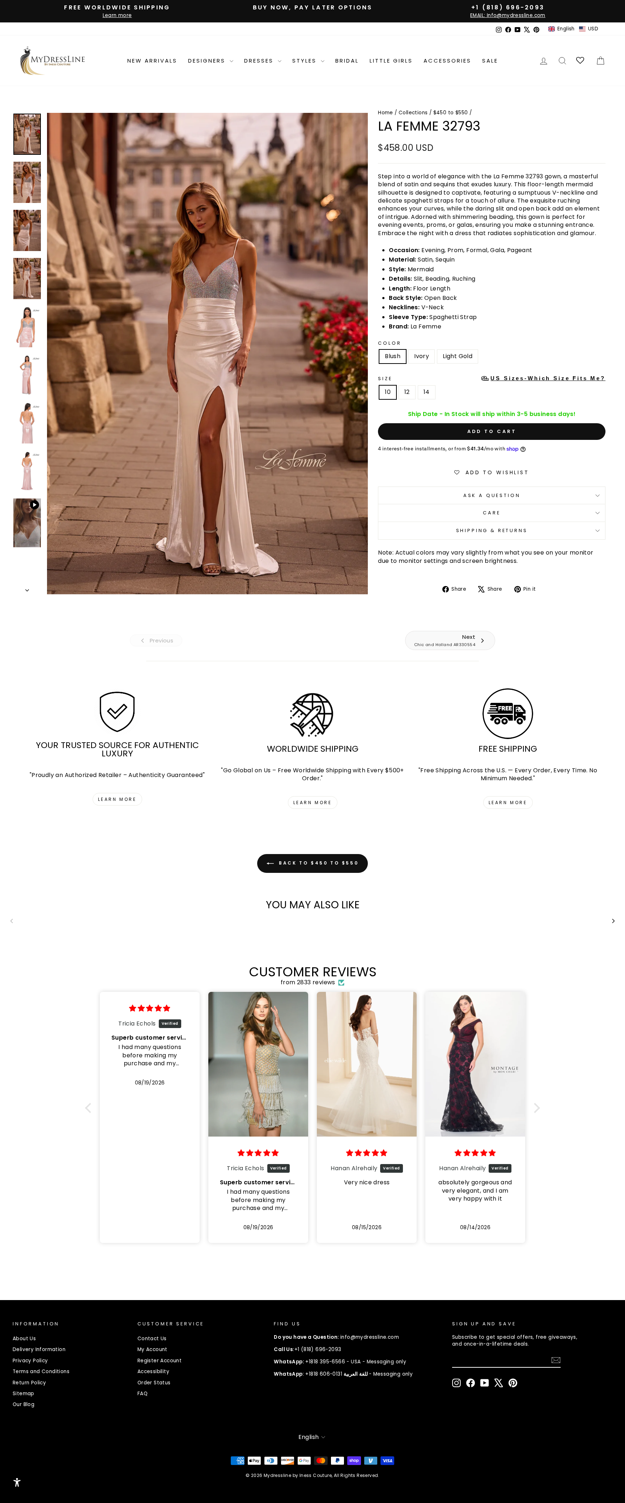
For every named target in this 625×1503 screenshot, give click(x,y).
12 (407, 392)
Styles (305, 60)
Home (385, 112)
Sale (490, 60)
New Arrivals (152, 60)
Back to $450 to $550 (318, 863)
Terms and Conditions (41, 1371)
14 (427, 392)
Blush (392, 356)
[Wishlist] (581, 61)
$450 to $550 (450, 112)
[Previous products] (12, 921)
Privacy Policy (30, 1360)
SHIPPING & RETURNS (492, 530)
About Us (24, 1338)
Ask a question (491, 495)
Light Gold (457, 356)
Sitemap (23, 1393)
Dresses (260, 60)
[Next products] (613, 921)
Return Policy (29, 1382)
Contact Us (152, 1338)
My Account (152, 1349)
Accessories (447, 60)
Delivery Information (39, 1349)
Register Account (159, 1360)
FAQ (142, 1393)
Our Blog (23, 1404)
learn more (117, 799)
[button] (573, 28)
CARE (491, 513)
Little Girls (391, 60)
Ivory (421, 356)
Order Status (154, 1382)
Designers (208, 60)
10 (388, 392)
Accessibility (153, 1371)
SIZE (491, 378)
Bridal (347, 60)
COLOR (389, 343)
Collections (413, 112)
